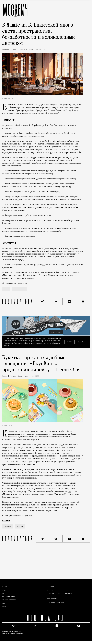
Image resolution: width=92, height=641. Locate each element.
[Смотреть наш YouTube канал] (83, 301)
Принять (69, 342)
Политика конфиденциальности (59, 593)
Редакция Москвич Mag (19, 376)
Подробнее (81, 342)
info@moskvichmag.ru (15, 633)
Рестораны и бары (9, 50)
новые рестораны (19, 289)
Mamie (6, 289)
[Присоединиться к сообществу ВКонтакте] (56, 301)
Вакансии (51, 590)
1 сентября (7, 526)
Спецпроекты (52, 599)
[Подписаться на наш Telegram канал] (42, 301)
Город (4, 376)
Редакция (51, 587)
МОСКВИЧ (15, 9)
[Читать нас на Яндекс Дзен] (69, 301)
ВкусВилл (20, 526)
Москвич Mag (13, 631)
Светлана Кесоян (27, 50)
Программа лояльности (56, 602)
